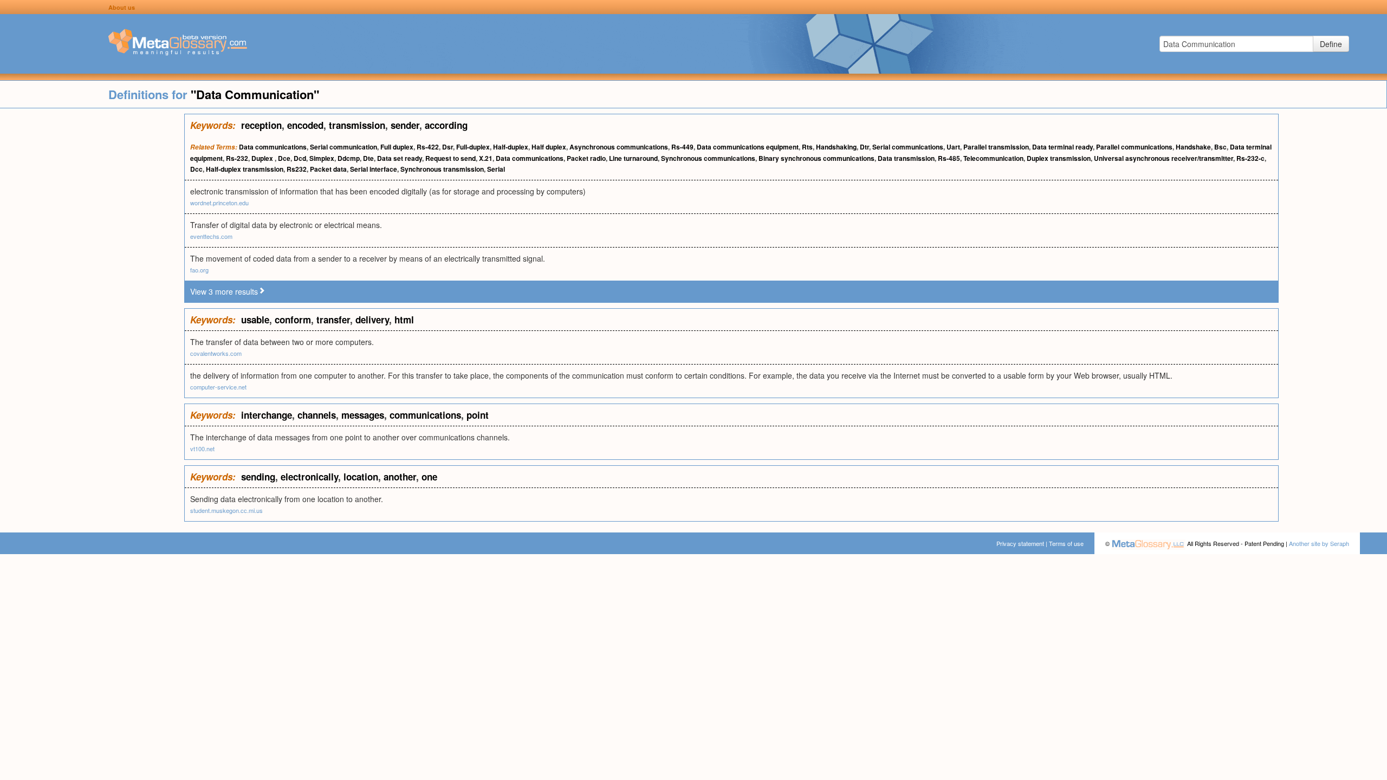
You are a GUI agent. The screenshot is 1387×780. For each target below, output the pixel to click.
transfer (333, 319)
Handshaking (836, 147)
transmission (357, 125)
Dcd (300, 158)
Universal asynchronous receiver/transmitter (1163, 158)
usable (255, 319)
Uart (953, 147)
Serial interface (373, 169)
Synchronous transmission (442, 169)
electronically (309, 476)
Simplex (321, 158)
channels (316, 414)
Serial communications (907, 147)
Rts (807, 147)
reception (261, 125)
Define (1331, 43)
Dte (368, 158)
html (404, 319)
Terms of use (1066, 543)
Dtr (864, 147)
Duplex (263, 158)
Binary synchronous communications (816, 158)
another (400, 476)
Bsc (1220, 147)
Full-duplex (473, 147)
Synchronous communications (708, 158)
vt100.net (202, 448)
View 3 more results (224, 291)
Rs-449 (682, 147)
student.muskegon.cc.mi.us (226, 510)
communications (425, 414)
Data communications (273, 147)
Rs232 (297, 169)
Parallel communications (1134, 147)
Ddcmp (349, 158)
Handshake (1193, 147)
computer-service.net (218, 386)
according (446, 125)
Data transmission (906, 158)
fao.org (199, 269)
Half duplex (549, 147)
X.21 (485, 158)
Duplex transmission (1059, 158)
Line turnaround (633, 158)
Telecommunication (993, 158)
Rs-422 (428, 147)
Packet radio (586, 158)
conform (293, 319)
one (429, 476)
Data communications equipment (748, 147)
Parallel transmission (996, 147)
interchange (266, 414)
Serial (496, 169)
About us (121, 7)
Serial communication (343, 147)
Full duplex (396, 147)
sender (405, 125)
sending (258, 476)
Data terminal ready (1062, 147)
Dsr (447, 147)
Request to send (450, 158)
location (360, 476)
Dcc (196, 169)
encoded (305, 125)
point (477, 414)
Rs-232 (237, 158)
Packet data (328, 169)
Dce (284, 158)
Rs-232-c (1250, 158)
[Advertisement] (92, 276)
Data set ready (399, 158)
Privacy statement (1020, 543)
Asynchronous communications (618, 147)
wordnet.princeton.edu (219, 202)
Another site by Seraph (1319, 543)
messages (362, 414)
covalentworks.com (216, 353)
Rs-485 (949, 158)
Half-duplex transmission (244, 169)
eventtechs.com (211, 236)
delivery (372, 319)
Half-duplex (510, 147)
